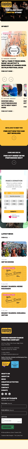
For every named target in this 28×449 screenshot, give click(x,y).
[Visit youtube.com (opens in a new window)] (2, 394)
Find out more (6, 71)
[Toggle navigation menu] (26, 4)
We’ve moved (7, 262)
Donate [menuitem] (4, 390)
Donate (13, 211)
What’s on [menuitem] (5, 374)
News (4, 243)
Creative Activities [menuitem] (9, 382)
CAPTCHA (4, 416)
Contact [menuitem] (5, 387)
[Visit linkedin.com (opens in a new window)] (9, 394)
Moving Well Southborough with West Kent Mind (9, 104)
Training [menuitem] (5, 385)
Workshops (6, 86)
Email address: (7, 410)
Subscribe (7, 427)
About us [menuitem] (5, 376)
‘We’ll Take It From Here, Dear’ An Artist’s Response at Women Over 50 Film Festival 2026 (13, 64)
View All (4, 237)
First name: (6, 403)
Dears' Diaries (6, 268)
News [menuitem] (3, 379)
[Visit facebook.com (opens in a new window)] (6, 394)
